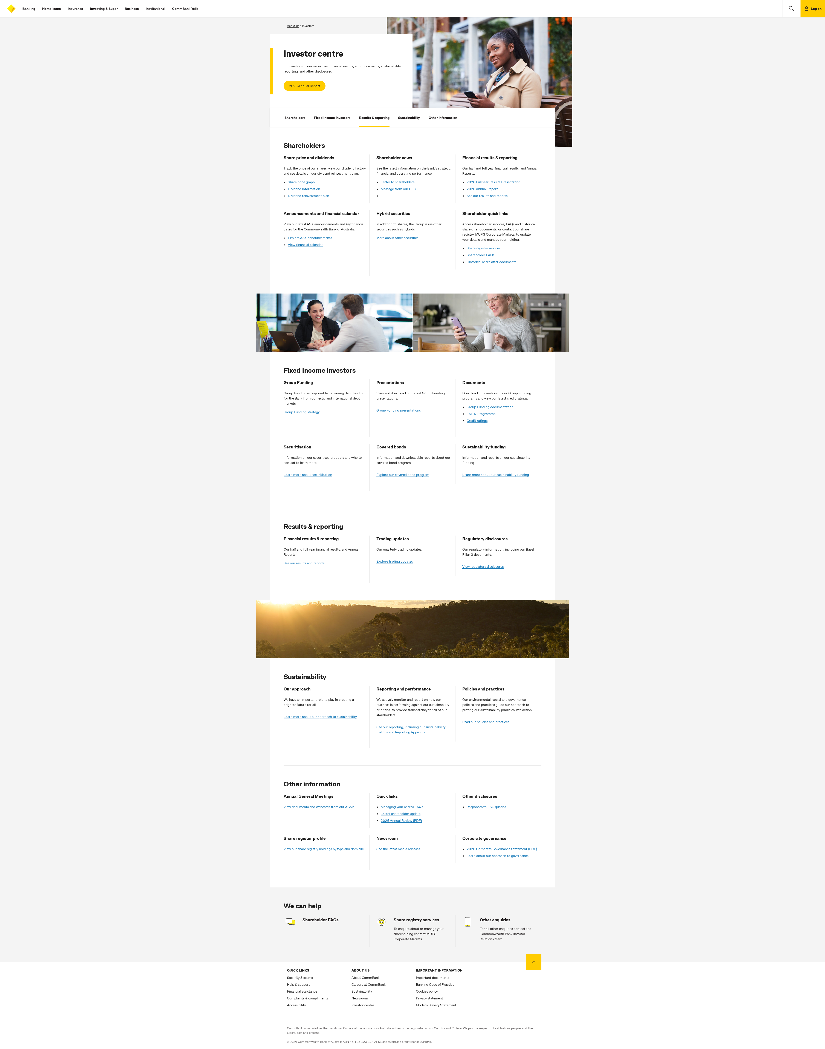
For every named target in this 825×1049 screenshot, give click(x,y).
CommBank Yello (185, 8)
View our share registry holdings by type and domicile (324, 849)
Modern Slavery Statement (436, 1005)
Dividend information (304, 189)
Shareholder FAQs (480, 255)
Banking (28, 8)
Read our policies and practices (485, 722)
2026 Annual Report (304, 86)
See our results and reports (487, 196)
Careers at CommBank (368, 984)
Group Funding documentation (490, 407)
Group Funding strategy (301, 412)
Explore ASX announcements (310, 238)
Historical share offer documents (491, 262)
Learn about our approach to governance (498, 856)
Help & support (298, 984)
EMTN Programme (481, 414)
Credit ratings (477, 420)
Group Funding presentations (398, 410)
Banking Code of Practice (435, 984)
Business (132, 8)
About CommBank (365, 977)
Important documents (432, 977)
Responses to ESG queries (486, 807)
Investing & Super (104, 8)
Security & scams (300, 977)
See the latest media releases (398, 849)
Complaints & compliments (307, 998)
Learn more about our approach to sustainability (320, 716)
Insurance (75, 8)
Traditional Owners (340, 1028)
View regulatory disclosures (483, 566)
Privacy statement (429, 998)
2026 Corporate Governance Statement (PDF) (502, 849)
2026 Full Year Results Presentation (494, 182)
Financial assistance (302, 991)
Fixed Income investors (332, 117)
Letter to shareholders (397, 182)
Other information (443, 117)
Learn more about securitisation (308, 474)
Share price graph (301, 182)
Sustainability (409, 117)
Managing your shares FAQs (402, 807)
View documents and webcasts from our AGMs (319, 807)
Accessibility (296, 1005)
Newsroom (359, 998)
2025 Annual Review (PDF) (401, 820)
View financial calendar (305, 244)
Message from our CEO (398, 189)
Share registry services (483, 248)
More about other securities (397, 238)
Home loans (51, 8)
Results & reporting (374, 117)
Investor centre (362, 1005)
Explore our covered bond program (402, 474)
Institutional (155, 8)
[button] (791, 8)
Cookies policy (427, 991)
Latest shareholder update (400, 813)
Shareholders (294, 117)
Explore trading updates (394, 561)
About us (293, 25)
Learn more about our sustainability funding (495, 474)
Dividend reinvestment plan (308, 196)
